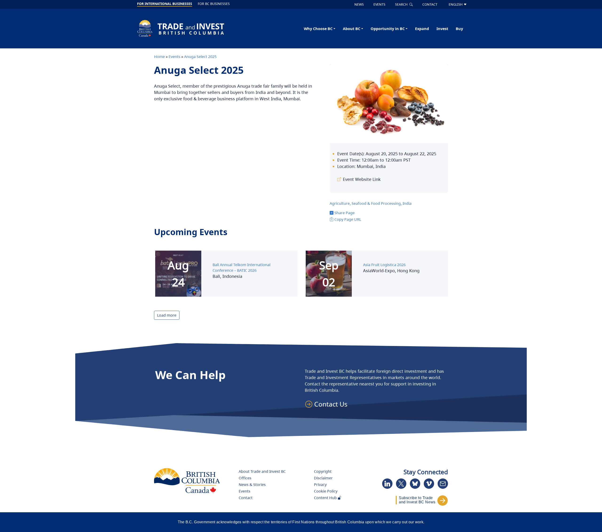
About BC (351, 28)
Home (159, 56)
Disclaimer (323, 478)
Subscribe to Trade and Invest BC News (417, 500)
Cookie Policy (325, 491)
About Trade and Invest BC (262, 471)
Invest (442, 28)
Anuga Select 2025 (200, 56)
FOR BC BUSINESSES (214, 3)
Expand (422, 28)
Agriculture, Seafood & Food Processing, (366, 203)
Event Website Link (362, 179)
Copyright (323, 471)
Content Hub (326, 497)
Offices (245, 478)
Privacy (320, 484)
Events (174, 56)
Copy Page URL (347, 219)
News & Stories (252, 484)
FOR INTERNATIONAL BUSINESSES (164, 3)
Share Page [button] (344, 212)
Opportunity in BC (388, 28)
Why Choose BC (318, 28)
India (407, 203)
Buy (459, 28)
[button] (328, 404)
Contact (246, 497)
